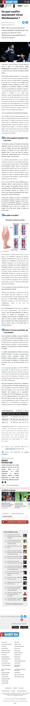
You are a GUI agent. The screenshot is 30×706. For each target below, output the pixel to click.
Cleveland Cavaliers (6, 665)
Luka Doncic (17, 648)
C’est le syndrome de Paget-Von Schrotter (12, 287)
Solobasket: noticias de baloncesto (19, 670)
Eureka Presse (23, 698)
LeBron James (17, 644)
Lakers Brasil (17, 672)
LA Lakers (4, 646)
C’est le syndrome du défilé (9, 367)
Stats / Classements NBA (6, 670)
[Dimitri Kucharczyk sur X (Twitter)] (3, 483)
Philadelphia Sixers (6, 658)
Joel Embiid (17, 663)
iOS (16, 627)
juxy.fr (15, 703)
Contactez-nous (8, 688)
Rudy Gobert (17, 656)
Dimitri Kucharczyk (7, 461)
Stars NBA (16, 642)
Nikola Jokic (17, 650)
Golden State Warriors (7, 644)
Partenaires (21, 688)
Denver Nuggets (5, 656)
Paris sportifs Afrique (19, 676)
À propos (13, 690)
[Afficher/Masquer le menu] (28, 2)
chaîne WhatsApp (10, 449)
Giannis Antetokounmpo (20, 661)
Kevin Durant (17, 658)
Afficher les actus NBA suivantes (14, 603)
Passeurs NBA (5, 681)
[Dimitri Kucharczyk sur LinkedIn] (5, 483)
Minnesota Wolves (6, 650)
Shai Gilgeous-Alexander (17, 666)
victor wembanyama (12, 485)
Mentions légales (6, 690)
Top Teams (4, 642)
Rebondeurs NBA (6, 678)
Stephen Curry (17, 654)
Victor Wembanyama (19, 646)
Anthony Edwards (18, 652)
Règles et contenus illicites (17, 513)
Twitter (23, 22)
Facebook (26, 22)
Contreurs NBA (5, 683)
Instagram (21, 620)
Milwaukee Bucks (6, 652)
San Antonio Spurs (6, 663)
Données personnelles (21, 690)
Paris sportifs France (19, 674)
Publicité (15, 688)
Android (24, 627)
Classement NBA (5, 672)
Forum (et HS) (5, 513)
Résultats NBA (5, 674)
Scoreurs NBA (5, 676)
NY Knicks (4, 654)
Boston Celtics (5, 648)
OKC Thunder (5, 661)
